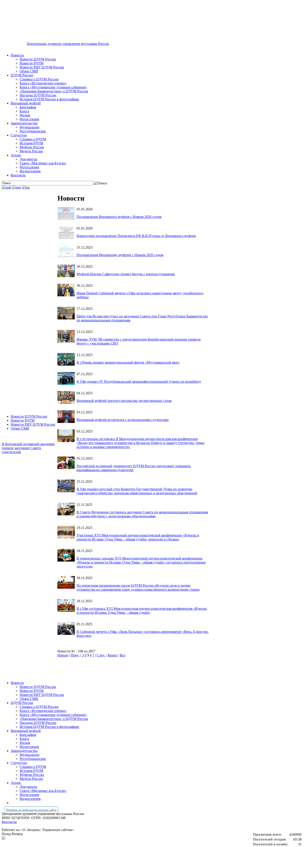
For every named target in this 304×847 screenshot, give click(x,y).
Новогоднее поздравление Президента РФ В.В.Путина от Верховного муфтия (136, 236)
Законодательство (24, 123)
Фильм (25, 115)
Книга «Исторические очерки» (43, 83)
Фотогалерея (29, 119)
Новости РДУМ (31, 63)
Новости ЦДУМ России (38, 59)
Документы (28, 159)
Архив (16, 155)
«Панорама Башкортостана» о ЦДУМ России (54, 91)
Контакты (18, 175)
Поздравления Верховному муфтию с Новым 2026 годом (120, 255)
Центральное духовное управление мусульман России (68, 44)
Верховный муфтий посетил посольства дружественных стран (124, 401)
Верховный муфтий (26, 103)
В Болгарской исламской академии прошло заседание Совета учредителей (28, 448)
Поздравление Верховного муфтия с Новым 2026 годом (119, 217)
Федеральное (29, 127)
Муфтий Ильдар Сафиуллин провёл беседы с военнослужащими (126, 274)
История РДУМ (31, 143)
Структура (19, 135)
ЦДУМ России (22, 75)
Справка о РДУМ (33, 139)
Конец (112, 655)
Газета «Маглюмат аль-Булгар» (43, 163)
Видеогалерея (30, 171)
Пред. (75, 655)
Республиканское (33, 131)
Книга (24, 111)
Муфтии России (32, 147)
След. (101, 655)
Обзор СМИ (29, 71)
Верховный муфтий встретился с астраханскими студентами (123, 420)
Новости (17, 55)
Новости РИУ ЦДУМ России (42, 67)
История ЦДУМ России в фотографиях (49, 99)
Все (122, 655)
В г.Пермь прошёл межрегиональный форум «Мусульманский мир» (128, 362)
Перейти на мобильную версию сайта (31, 810)
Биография (28, 107)
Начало (62, 655)
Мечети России (31, 151)
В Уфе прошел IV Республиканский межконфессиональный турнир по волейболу (139, 381)
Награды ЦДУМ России (38, 95)
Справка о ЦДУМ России (39, 79)
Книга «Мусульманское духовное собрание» (53, 87)
